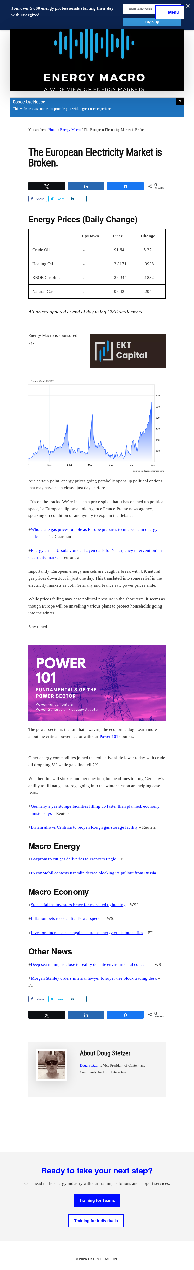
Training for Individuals (96, 1220)
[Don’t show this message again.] (180, 101)
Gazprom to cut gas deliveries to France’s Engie (73, 859)
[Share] (72, 199)
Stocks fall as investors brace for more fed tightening (78, 904)
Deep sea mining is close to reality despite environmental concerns (90, 964)
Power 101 (109, 736)
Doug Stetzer (89, 1065)
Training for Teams (97, 1200)
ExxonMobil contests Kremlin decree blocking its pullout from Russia (93, 873)
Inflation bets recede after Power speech (67, 918)
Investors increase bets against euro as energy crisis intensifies (87, 932)
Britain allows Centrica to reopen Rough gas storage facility (84, 827)
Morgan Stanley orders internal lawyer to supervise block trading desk (94, 978)
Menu (173, 12)
